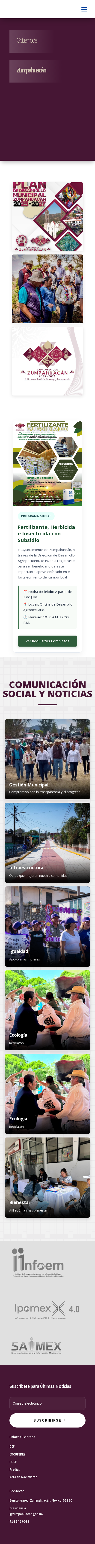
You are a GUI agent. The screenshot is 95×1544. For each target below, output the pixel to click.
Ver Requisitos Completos (47, 641)
